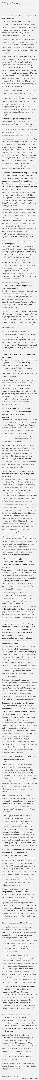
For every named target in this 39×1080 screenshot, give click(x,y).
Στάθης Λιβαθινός (11, 3)
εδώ (17, 1077)
